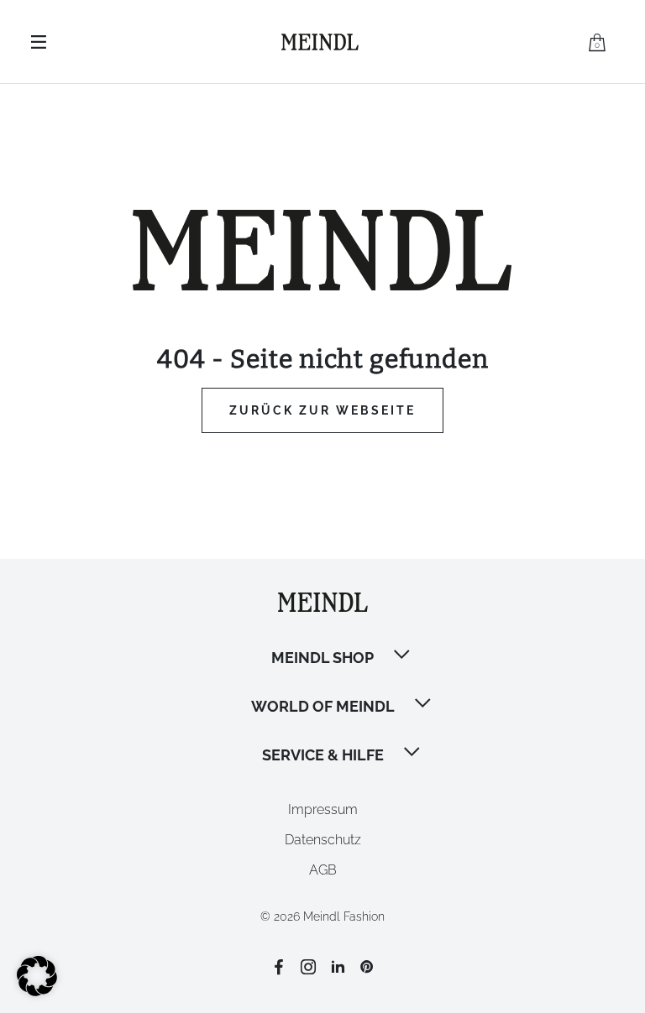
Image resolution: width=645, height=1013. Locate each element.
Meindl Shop (322, 657)
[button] (403, 656)
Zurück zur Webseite (322, 410)
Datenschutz (323, 840)
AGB (323, 870)
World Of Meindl (323, 706)
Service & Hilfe (323, 755)
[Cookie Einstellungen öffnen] (37, 992)
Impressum (323, 809)
